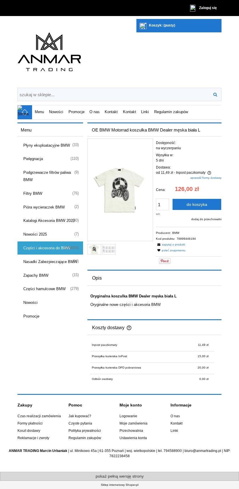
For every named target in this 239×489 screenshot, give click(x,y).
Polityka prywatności (84, 430)
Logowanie (128, 416)
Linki (174, 430)
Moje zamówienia (133, 423)
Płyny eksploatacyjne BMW (46, 145)
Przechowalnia (131, 430)
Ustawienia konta (133, 438)
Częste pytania (80, 423)
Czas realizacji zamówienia (39, 416)
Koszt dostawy (28, 430)
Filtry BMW (32, 193)
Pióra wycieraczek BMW (44, 207)
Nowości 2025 (35, 234)
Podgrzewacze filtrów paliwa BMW (47, 176)
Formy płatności (30, 423)
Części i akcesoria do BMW (46, 248)
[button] (170, 244)
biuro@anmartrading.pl (202, 451)
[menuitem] (39, 111)
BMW (175, 232)
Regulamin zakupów (84, 438)
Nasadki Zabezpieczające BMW (50, 262)
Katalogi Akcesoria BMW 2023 (49, 220)
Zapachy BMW (35, 275)
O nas (175, 416)
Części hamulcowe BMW (44, 289)
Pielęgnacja (33, 159)
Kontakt (176, 423)
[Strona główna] (68, 52)
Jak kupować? (79, 416)
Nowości (30, 302)
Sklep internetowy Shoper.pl (119, 484)
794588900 (173, 451)
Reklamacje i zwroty (33, 438)
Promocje (31, 316)
